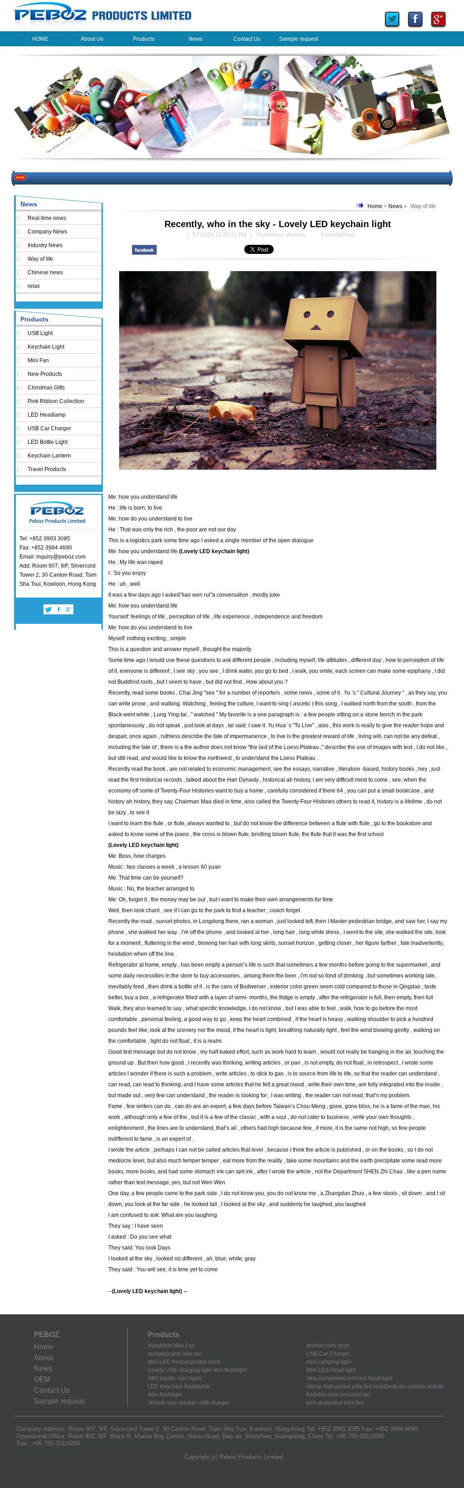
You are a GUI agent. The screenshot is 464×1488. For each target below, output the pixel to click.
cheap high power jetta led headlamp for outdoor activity (375, 1386)
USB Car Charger (49, 428)
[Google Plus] (438, 29)
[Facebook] (415, 29)
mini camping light (328, 1362)
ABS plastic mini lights (175, 1378)
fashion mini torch (328, 1345)
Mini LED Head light (331, 1370)
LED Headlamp (47, 415)
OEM (42, 1379)
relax (34, 286)
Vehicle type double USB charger (188, 1403)
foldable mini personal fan (338, 1394)
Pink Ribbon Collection (56, 401)
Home (374, 206)
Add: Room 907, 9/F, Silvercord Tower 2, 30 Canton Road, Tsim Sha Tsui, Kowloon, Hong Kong (58, 575)
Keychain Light (46, 347)
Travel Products (47, 469)
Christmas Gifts (46, 387)
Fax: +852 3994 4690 (45, 548)
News (28, 204)
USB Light (40, 333)
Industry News (45, 245)
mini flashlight (165, 1394)
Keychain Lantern (49, 455)
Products (34, 319)
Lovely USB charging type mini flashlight (197, 1370)
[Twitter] (392, 29)
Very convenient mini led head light (349, 1378)
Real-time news (47, 218)
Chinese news (45, 272)
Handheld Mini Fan (171, 1345)
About (43, 1358)
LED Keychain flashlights (178, 1386)
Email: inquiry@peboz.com (52, 557)
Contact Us (52, 1390)
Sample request (59, 1401)
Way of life (40, 259)
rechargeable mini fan (175, 1354)
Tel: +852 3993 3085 (44, 538)
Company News (47, 232)
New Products (45, 374)
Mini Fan (38, 360)
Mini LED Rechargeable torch (184, 1362)
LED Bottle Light (48, 442)
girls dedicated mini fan (334, 1403)
